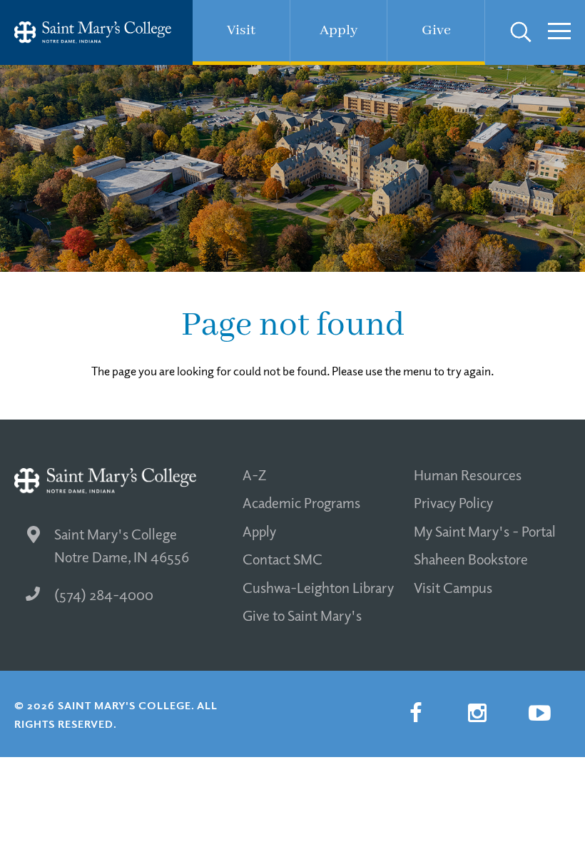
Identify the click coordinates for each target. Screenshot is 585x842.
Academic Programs (301, 502)
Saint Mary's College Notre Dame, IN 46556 (121, 545)
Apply (259, 531)
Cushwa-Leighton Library (318, 587)
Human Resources (468, 474)
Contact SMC (282, 558)
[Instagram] (477, 713)
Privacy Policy (453, 502)
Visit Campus (453, 587)
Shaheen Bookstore (471, 558)
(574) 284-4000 (103, 594)
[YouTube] (539, 713)
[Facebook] (415, 713)
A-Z (254, 474)
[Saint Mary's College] (92, 32)
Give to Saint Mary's (302, 615)
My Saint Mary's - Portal (485, 531)
